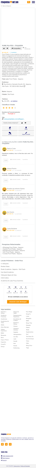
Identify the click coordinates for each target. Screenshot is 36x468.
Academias (4, 319)
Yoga (27, 347)
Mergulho (28, 318)
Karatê (15, 341)
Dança (2, 346)
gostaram (25, 159)
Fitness (15, 326)
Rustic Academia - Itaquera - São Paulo (13, 269)
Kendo (15, 345)
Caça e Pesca (5, 339)
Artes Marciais (5, 327)
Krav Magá (29, 311)
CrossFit (3, 344)
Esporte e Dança (3, 312)
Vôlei (27, 343)
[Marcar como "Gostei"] (4, 48)
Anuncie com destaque (18, 302)
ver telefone (14, 101)
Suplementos (29, 332)
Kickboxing (16, 348)
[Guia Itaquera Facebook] (3, 444)
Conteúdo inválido (15, 159)
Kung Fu (28, 314)
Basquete (3, 335)
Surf (27, 334)
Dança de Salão (16, 312)
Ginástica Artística (16, 329)
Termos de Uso (17, 466)
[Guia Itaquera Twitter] (7, 444)
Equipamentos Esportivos (17, 316)
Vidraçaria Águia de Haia (9, 275)
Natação (28, 325)
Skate (27, 329)
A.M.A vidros (5, 278)
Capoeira (3, 342)
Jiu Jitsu (15, 336)
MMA (27, 320)
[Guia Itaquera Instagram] (10, 444)
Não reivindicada (27, 48)
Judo (14, 339)
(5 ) (13, 52)
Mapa (26, 129)
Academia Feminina (3, 316)
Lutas (27, 316)
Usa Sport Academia (7, 272)
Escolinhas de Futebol (17, 319)
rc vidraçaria (4, 263)
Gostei (5, 160)
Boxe (2, 337)
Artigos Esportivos (4, 330)
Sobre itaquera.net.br (8, 456)
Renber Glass (5, 266)
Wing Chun (29, 345)
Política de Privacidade (25, 466)
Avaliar (10, 134)
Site (10, 129)
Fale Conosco (6, 458)
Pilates (28, 327)
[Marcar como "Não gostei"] (7, 48)
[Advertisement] (18, 26)
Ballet (2, 333)
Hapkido (15, 332)
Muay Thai (29, 323)
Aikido (2, 325)
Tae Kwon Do (29, 336)
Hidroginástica (17, 334)
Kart (14, 343)
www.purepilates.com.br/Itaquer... (14, 119)
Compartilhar (17, 48)
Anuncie (4, 460)
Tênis (27, 341)
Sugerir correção (26, 134)
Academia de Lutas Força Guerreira (12, 280)
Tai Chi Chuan (30, 338)
